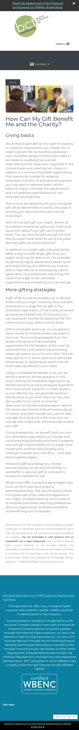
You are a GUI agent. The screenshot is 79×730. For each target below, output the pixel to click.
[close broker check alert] (73, 3)
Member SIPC (66, 636)
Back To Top (63, 716)
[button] (63, 44)
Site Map (9, 704)
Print (13, 82)
